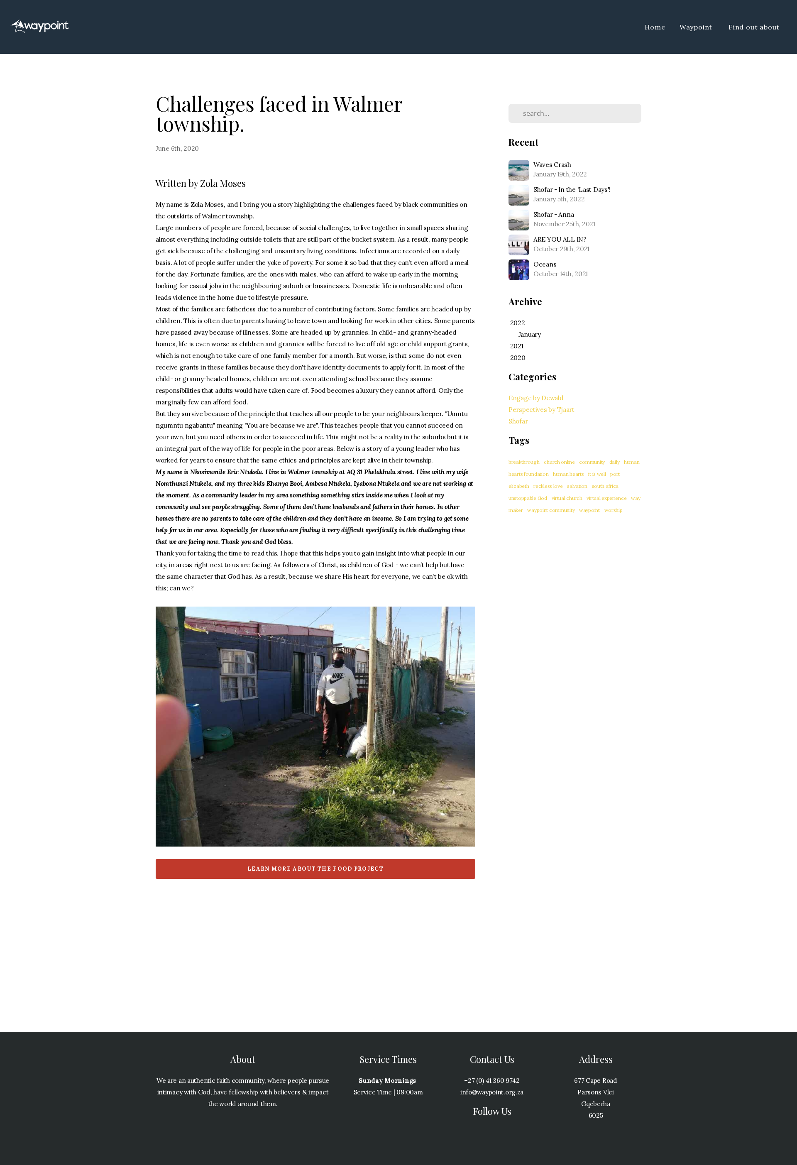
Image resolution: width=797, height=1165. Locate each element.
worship (613, 510)
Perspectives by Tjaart (542, 410)
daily (614, 462)
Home (655, 27)
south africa (605, 486)
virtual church (567, 498)
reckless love (547, 486)
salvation (577, 486)
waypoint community (551, 510)
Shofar (518, 421)
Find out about (755, 27)
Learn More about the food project (315, 868)
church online (559, 462)
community (591, 462)
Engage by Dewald (536, 398)
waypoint (589, 510)
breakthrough (524, 462)
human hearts (568, 474)
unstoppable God (528, 498)
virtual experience (606, 498)
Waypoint (697, 27)
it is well (597, 474)
